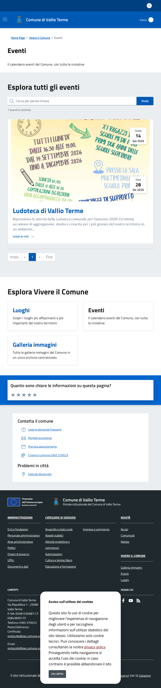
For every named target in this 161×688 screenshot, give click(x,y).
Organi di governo (18, 554)
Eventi (125, 573)
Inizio (14, 257)
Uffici (11, 560)
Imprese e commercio (96, 529)
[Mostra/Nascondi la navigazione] (5, 19)
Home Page (18, 38)
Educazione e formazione (60, 566)
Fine (49, 257)
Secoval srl (122, 675)
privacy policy (94, 647)
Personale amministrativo (24, 535)
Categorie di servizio (60, 517)
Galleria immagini (131, 567)
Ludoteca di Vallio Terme (48, 211)
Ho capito (57, 674)
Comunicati (128, 535)
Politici (12, 548)
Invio (145, 100)
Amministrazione (20, 517)
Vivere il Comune (39, 38)
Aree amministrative (20, 541)
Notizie (125, 541)
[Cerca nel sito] (150, 19)
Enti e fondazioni (18, 529)
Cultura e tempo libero (58, 560)
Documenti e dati (18, 566)
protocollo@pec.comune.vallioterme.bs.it (32, 636)
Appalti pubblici (54, 535)
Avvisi (124, 529)
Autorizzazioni (53, 554)
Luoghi (125, 580)
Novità (125, 517)
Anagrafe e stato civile (59, 529)
